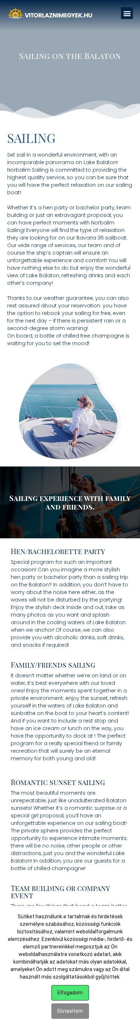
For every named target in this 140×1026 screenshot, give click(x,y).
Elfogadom (70, 992)
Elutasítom (70, 1011)
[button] (127, 13)
